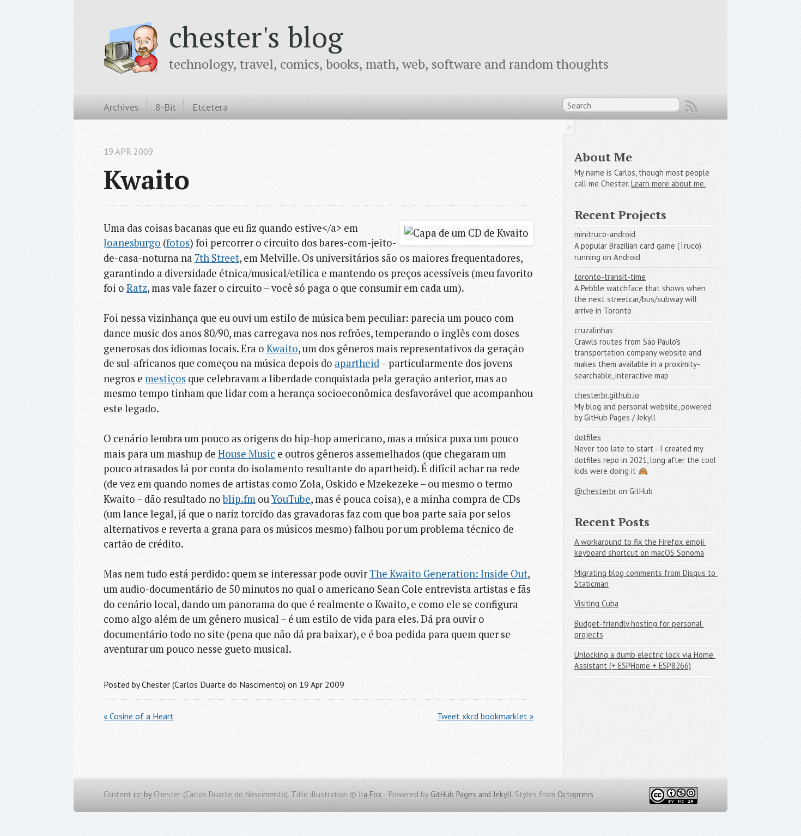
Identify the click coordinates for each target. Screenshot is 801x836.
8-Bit (165, 106)
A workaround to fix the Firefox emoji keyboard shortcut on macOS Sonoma (640, 547)
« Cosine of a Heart (139, 716)
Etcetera (210, 106)
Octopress (575, 794)
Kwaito (282, 348)
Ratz (136, 287)
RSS (691, 106)
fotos (178, 242)
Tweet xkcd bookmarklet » (485, 716)
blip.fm (239, 499)
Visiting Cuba (596, 603)
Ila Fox (370, 794)
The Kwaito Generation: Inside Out (448, 573)
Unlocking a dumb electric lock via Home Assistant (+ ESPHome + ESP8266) (644, 660)
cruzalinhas (593, 330)
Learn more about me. (668, 183)
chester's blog (256, 36)
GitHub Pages (453, 794)
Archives (121, 106)
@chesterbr (595, 491)
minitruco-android (604, 234)
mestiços (165, 378)
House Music (246, 453)
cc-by (142, 794)
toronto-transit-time (610, 277)
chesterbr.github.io (606, 395)
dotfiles (587, 437)
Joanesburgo (132, 242)
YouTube (291, 499)
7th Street (217, 257)
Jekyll (502, 794)
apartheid (357, 363)
